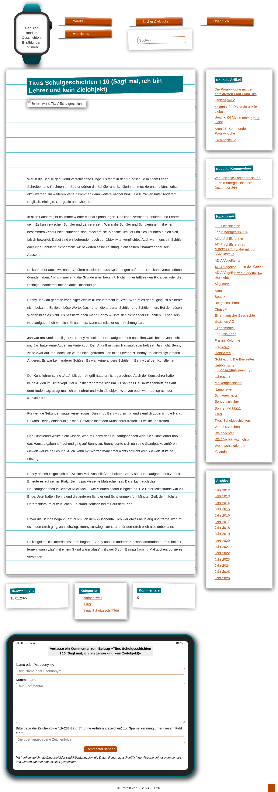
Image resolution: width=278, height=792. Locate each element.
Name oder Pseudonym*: (35, 665)
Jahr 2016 (222, 515)
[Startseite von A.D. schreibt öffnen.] (31, 21)
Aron (218, 291)
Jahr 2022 (222, 553)
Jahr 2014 (222, 503)
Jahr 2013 (222, 496)
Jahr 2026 (222, 578)
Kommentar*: (26, 680)
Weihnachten (225, 433)
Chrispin (220, 310)
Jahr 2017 (222, 522)
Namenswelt (93, 598)
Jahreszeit (222, 377)
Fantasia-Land (225, 334)
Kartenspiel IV (225, 140)
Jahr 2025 (222, 571)
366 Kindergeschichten (231, 232)
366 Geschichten (227, 226)
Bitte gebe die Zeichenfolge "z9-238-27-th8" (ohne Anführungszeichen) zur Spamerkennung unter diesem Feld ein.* (99, 730)
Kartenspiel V (224, 100)
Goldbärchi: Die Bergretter (234, 359)
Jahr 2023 (222, 560)
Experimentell (225, 328)
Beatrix (220, 297)
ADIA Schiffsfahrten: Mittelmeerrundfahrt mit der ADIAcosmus (234, 249)
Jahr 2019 (222, 534)
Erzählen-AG (224, 321)
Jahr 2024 (222, 565)
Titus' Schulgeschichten (101, 610)
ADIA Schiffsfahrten (229, 239)
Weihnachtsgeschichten (232, 439)
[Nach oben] (271, 788)
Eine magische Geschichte (235, 315)
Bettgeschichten (227, 303)
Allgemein (221, 284)
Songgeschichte (226, 401)
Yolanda (220, 452)
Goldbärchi (223, 353)
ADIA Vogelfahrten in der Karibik (238, 267)
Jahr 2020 (222, 541)
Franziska (221, 347)
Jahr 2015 (222, 509)
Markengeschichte (228, 383)
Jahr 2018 (222, 528)
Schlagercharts (226, 395)
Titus (87, 604)
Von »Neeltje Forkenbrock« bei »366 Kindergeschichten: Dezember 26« (238, 182)
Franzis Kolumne (227, 340)
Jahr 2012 (222, 490)
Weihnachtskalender (230, 446)
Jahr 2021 (222, 547)
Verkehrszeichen (227, 427)
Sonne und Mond (227, 408)
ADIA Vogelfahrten (228, 260)
